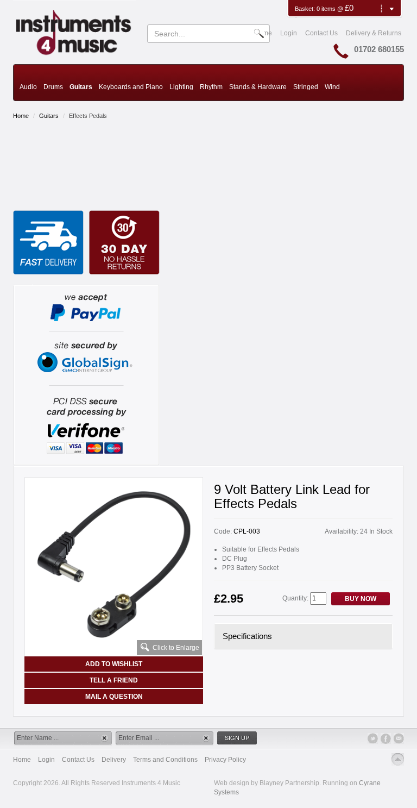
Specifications (247, 636)
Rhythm (211, 87)
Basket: (306, 8)
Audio (28, 87)
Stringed (305, 87)
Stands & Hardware (258, 87)
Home (21, 115)
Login (288, 33)
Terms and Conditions (165, 759)
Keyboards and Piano (131, 87)
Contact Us (321, 33)
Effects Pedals (88, 115)
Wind (332, 87)
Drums (53, 87)
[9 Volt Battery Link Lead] (113, 564)
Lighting (181, 87)
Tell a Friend (114, 680)
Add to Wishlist (113, 664)
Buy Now (360, 599)
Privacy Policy (225, 759)
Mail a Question (114, 696)
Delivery (114, 759)
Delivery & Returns (373, 33)
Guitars (81, 87)
